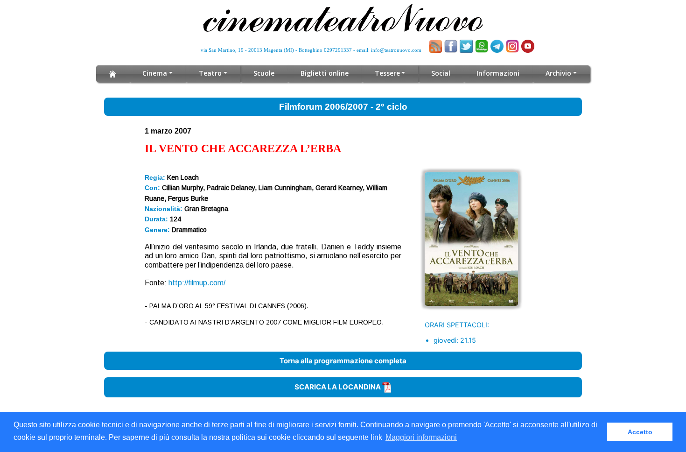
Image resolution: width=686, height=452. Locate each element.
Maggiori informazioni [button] (421, 437)
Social (440, 73)
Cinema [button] (154, 73)
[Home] (113, 73)
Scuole (263, 73)
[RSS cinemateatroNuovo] (435, 46)
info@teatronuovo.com (396, 50)
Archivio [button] (558, 73)
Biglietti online (325, 73)
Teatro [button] (210, 73)
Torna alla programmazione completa (343, 360)
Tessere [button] (387, 73)
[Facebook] (450, 46)
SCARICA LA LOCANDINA (338, 386)
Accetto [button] (640, 432)
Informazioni (497, 73)
